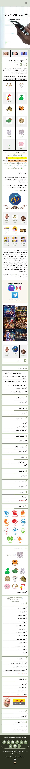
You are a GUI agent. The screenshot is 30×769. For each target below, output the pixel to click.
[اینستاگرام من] (12, 742)
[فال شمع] (9, 323)
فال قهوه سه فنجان (21, 427)
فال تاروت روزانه (23, 244)
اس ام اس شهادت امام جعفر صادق (18, 392)
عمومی (18, 360)
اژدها (9, 125)
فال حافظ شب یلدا (22, 691)
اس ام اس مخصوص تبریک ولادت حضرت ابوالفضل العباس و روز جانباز (15, 377)
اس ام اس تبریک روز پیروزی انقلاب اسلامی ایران (15, 373)
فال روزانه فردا (22, 726)
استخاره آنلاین (22, 402)
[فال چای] (21, 335)
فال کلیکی (23, 476)
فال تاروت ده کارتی (21, 639)
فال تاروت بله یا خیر (21, 649)
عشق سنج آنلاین (22, 486)
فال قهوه (24, 423)
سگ (9, 90)
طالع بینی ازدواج (15, 221)
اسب (9, 113)
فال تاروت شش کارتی (21, 632)
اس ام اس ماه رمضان (21, 388)
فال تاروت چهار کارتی (21, 625)
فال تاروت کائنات (15, 244)
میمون (21, 125)
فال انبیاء (23, 233)
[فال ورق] (9, 335)
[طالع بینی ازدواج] (15, 199)
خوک (21, 148)
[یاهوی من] (26, 742)
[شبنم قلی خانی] (6, 54)
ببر (21, 113)
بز (21, 90)
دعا (25, 465)
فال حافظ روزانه (7, 231)
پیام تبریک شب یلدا (21, 694)
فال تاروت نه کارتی (21, 636)
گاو (9, 148)
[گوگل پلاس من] (19, 746)
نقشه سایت (8, 756)
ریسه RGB (23, 497)
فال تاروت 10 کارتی (6, 244)
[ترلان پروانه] (15, 54)
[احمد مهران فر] (24, 54)
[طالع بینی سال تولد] (15, 571)
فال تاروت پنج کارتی (21, 629)
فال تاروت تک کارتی (21, 618)
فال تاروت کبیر (22, 612)
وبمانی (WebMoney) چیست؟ (19, 667)
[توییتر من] (4, 742)
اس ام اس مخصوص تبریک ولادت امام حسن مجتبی (15, 381)
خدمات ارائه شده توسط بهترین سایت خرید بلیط (15, 670)
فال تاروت (23, 653)
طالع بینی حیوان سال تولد (15, 14)
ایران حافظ (16, 274)
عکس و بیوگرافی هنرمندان (20, 730)
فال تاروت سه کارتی (21, 622)
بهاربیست (11, 274)
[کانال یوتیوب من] (15, 746)
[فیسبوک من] (17, 742)
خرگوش (9, 136)
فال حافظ (24, 684)
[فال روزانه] (9, 311)
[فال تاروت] (21, 311)
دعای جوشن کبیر (22, 462)
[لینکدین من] (10, 746)
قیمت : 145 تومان (15, 599)
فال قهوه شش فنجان (21, 430)
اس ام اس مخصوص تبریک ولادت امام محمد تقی (15, 385)
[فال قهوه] (21, 323)
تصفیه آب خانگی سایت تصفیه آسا (18, 663)
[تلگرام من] (21, 742)
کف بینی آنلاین (7, 221)
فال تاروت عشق (22, 642)
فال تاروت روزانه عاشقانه (20, 646)
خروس (9, 101)
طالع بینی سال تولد (21, 592)
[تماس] (8, 742)
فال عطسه (23, 716)
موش (21, 136)
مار (21, 101)
